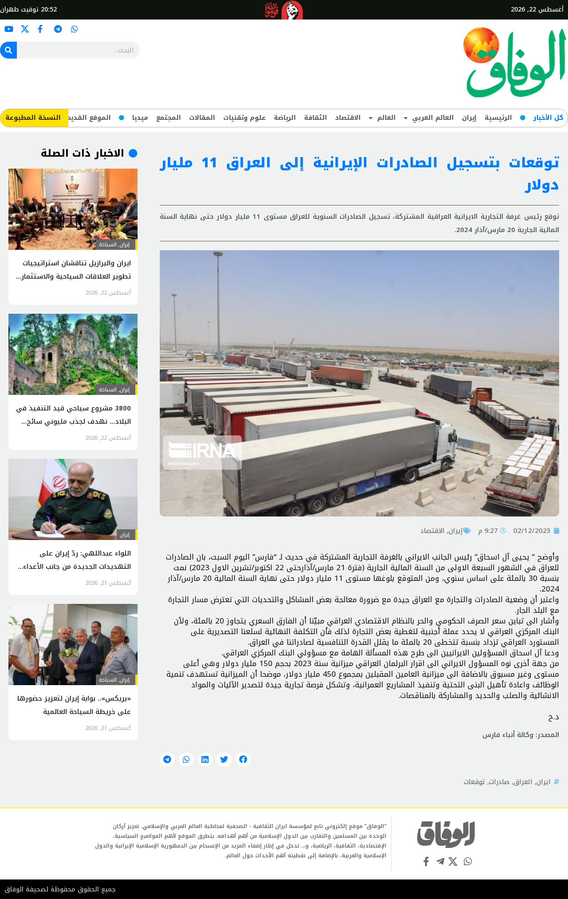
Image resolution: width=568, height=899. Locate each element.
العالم (386, 118)
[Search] (8, 50)
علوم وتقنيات (244, 118)
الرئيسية (498, 118)
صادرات (499, 782)
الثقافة (315, 118)
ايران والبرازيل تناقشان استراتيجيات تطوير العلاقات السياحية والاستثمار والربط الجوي (76, 276)
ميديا (140, 118)
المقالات (202, 118)
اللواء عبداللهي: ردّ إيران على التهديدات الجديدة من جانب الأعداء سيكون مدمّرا (77, 566)
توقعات (474, 782)
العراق (522, 782)
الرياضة (285, 118)
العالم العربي (433, 118)
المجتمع (168, 118)
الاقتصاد (348, 118)
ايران (543, 782)
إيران (469, 118)
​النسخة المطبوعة (33, 118)
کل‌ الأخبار (548, 118)
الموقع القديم (88, 118)
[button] (243, 760)
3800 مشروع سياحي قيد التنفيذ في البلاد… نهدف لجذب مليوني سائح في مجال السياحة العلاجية (73, 421)
